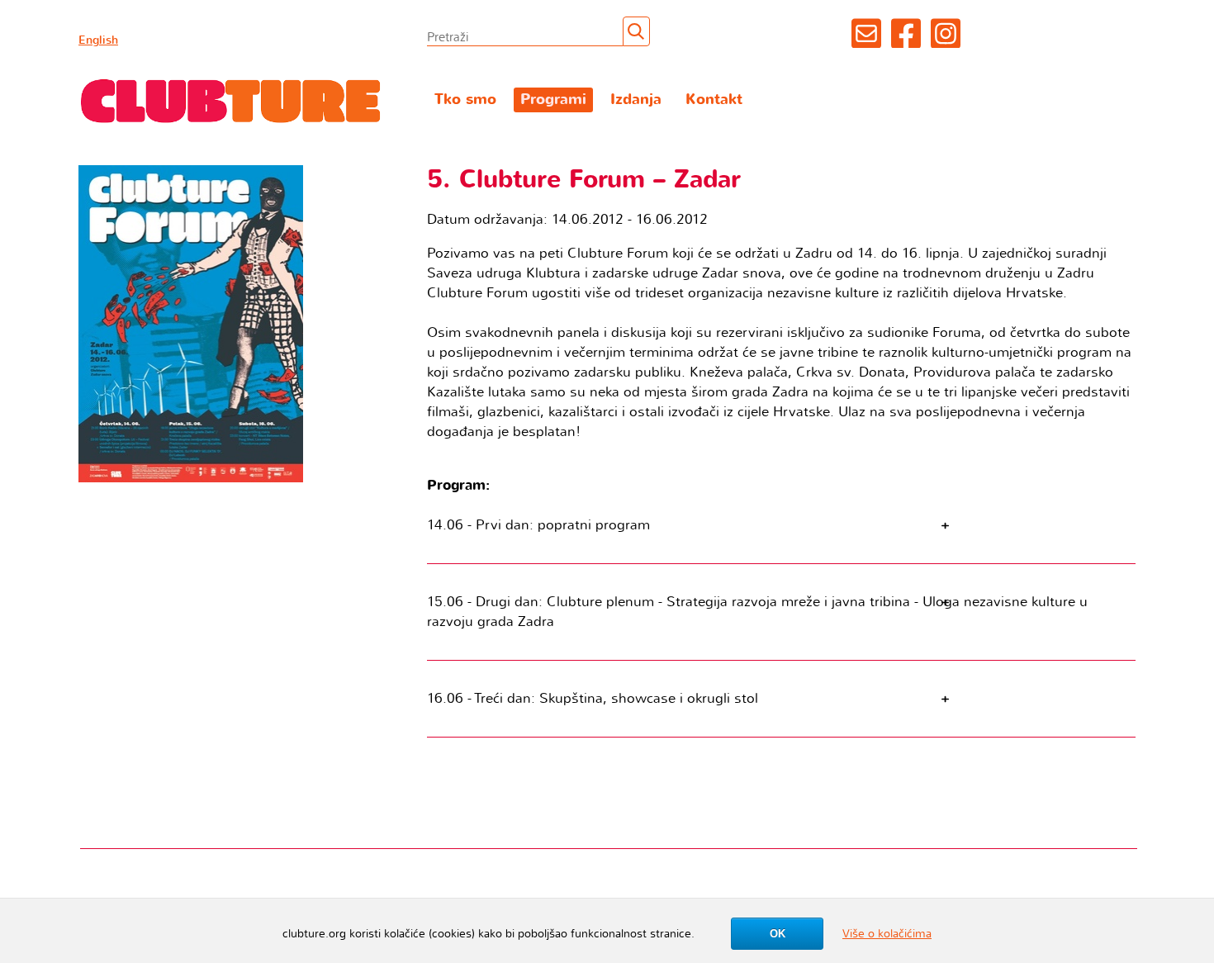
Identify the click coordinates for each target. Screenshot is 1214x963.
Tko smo (465, 99)
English (98, 40)
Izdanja (636, 99)
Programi (553, 99)
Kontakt (713, 99)
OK (777, 933)
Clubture (231, 100)
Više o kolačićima (887, 934)
